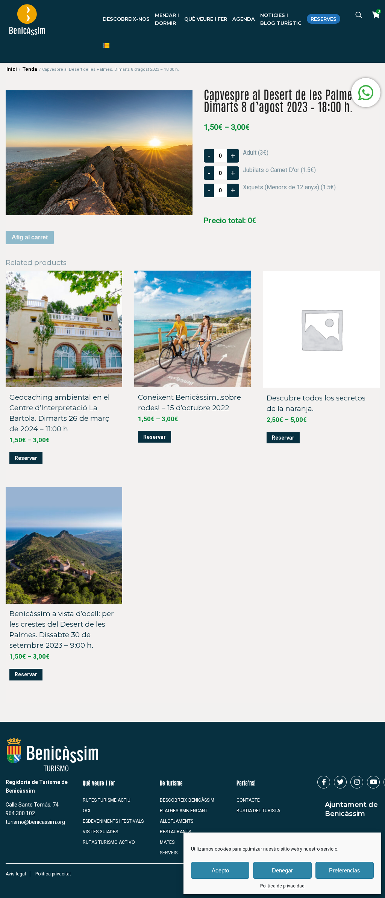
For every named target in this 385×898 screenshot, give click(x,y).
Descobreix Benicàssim (187, 800)
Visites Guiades (100, 831)
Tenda (30, 69)
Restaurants (175, 831)
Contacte (248, 800)
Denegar (282, 870)
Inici (11, 69)
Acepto (220, 870)
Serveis (168, 852)
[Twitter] (340, 782)
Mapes (167, 842)
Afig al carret (30, 237)
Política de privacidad (282, 886)
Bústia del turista (258, 810)
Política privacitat (53, 874)
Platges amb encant (184, 810)
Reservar (26, 458)
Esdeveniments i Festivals (113, 821)
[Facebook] (324, 782)
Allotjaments (176, 821)
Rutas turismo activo (109, 842)
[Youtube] (373, 782)
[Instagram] (357, 782)
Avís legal (16, 874)
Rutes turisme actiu (106, 800)
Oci (86, 810)
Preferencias (344, 870)
